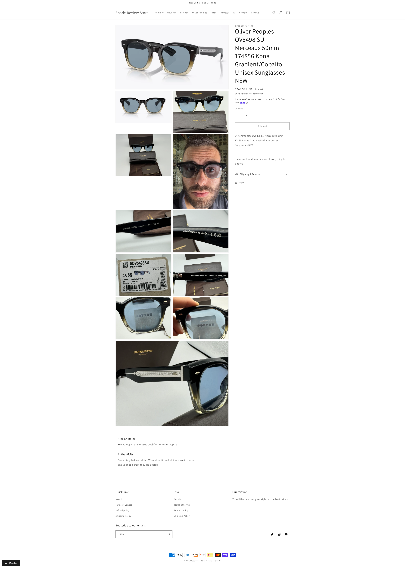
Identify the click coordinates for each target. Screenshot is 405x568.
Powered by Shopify (213, 561)
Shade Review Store (197, 561)
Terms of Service (123, 504)
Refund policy (122, 510)
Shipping (239, 93)
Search (118, 499)
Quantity (239, 108)
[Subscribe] (168, 534)
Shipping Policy (123, 515)
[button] (159, 12)
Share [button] (241, 182)
